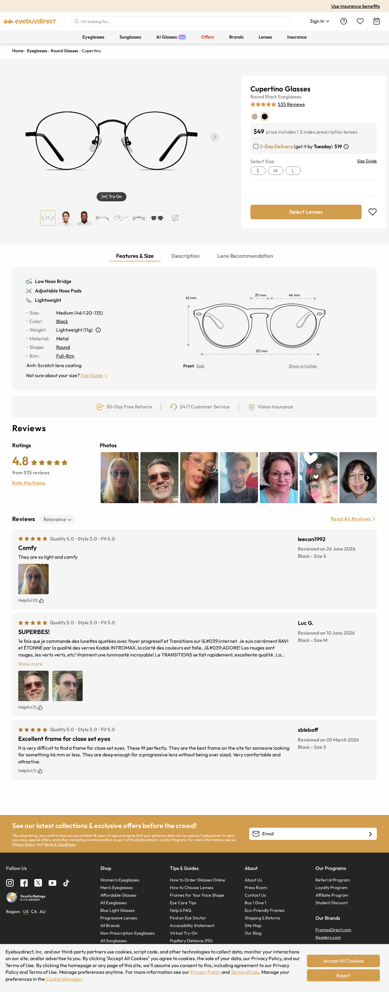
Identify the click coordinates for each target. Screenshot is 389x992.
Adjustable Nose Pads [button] (58, 291)
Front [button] (188, 366)
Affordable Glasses (118, 895)
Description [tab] (185, 255)
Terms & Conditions (59, 844)
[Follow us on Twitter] (38, 883)
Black (271, 97)
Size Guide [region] (367, 161)
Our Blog (253, 933)
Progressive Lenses (118, 918)
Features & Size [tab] (135, 255)
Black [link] (62, 321)
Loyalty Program (331, 887)
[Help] (344, 21)
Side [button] (200, 366)
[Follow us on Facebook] (24, 883)
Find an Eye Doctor (188, 918)
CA (34, 911)
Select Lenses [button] (306, 211)
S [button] (257, 171)
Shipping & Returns (262, 918)
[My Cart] (376, 21)
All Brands (110, 925)
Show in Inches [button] (303, 366)
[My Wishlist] (360, 21)
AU (43, 911)
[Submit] (76, 21)
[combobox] (180, 21)
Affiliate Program (331, 895)
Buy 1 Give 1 (255, 902)
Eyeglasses (289, 97)
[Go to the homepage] (30, 21)
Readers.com (328, 937)
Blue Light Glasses (117, 910)
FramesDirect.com (333, 929)
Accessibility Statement (192, 925)
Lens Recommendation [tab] (245, 255)
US (26, 911)
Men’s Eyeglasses (116, 887)
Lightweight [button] (48, 300)
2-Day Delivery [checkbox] (276, 146)
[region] (175, 218)
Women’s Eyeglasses (119, 880)
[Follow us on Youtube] (52, 883)
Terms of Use (245, 972)
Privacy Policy (23, 844)
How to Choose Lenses (191, 887)
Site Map (253, 925)
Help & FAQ (180, 910)
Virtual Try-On (184, 933)
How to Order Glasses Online (197, 880)
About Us (253, 880)
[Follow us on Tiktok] (66, 883)
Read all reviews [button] (351, 519)
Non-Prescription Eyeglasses (127, 933)
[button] (214, 137)
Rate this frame (29, 483)
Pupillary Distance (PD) (191, 940)
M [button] (275, 171)
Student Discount (331, 902)
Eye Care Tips (183, 902)
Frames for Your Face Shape (197, 895)
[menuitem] (93, 36)
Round (257, 97)
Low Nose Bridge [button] (53, 281)
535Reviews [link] (291, 104)
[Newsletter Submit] (370, 834)
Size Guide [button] (92, 375)
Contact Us (255, 895)
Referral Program (332, 880)
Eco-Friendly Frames (264, 910)
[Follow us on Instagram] (10, 883)
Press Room (256, 887)
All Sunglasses (113, 940)
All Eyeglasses (113, 902)
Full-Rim (65, 356)
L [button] (293, 171)
